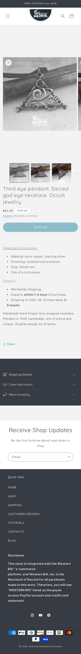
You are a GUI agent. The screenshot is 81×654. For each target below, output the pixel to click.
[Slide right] (76, 174)
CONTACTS (16, 531)
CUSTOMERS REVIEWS (24, 514)
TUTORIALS (16, 522)
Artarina (33, 646)
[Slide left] (4, 174)
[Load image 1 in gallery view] (19, 172)
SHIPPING (15, 505)
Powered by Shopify (50, 646)
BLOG (12, 540)
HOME (12, 487)
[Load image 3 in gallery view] (61, 172)
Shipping (7, 216)
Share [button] (11, 344)
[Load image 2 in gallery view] (40, 172)
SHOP (12, 496)
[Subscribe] (68, 457)
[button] (8, 16)
